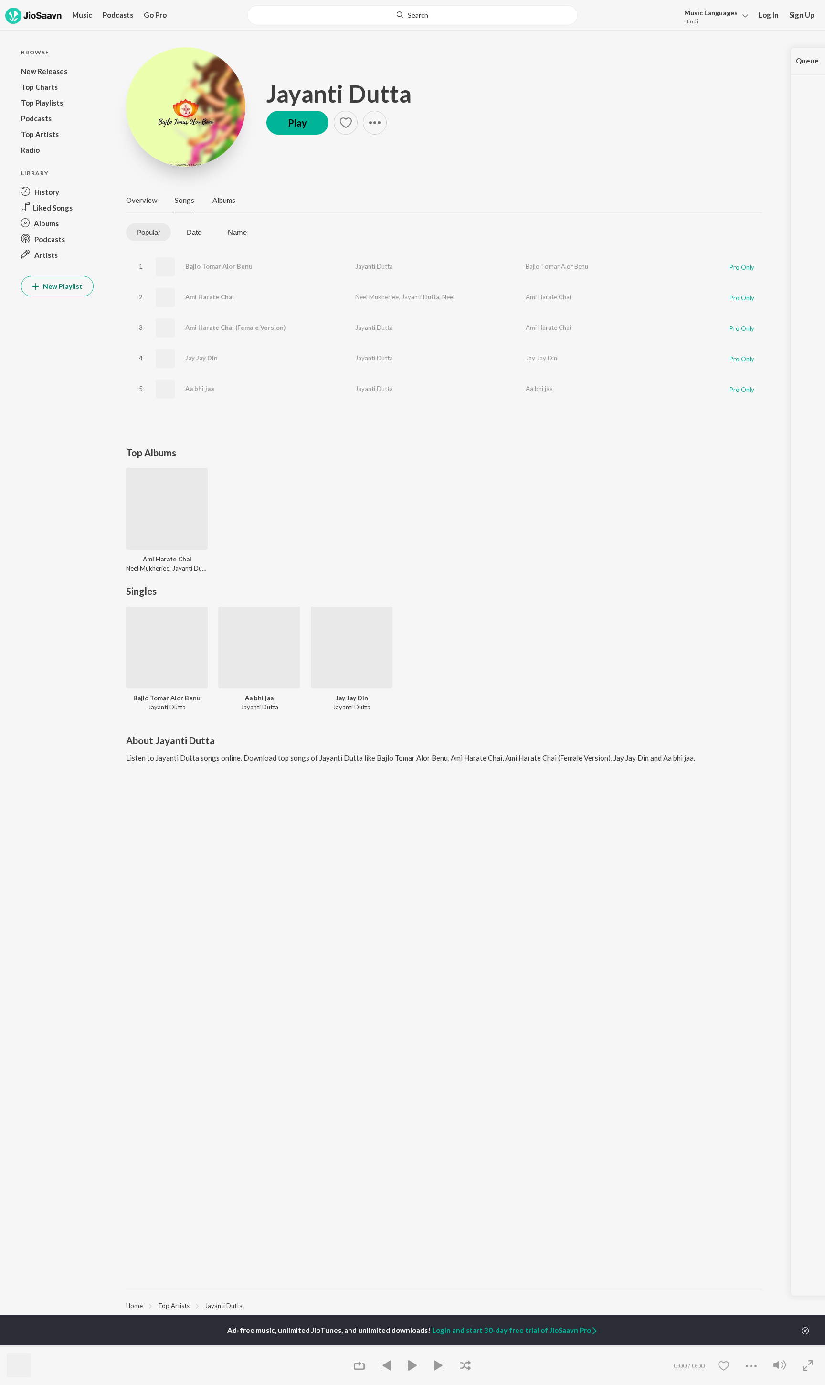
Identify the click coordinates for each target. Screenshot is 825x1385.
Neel (448, 297)
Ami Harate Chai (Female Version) (235, 327)
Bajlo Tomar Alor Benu (219, 266)
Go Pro (155, 15)
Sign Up (801, 15)
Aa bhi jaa (199, 388)
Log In (769, 15)
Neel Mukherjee (377, 297)
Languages (711, 13)
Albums (223, 200)
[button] (713, 16)
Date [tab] (194, 232)
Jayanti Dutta (339, 93)
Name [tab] (237, 232)
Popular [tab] (148, 232)
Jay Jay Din (201, 358)
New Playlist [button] (62, 286)
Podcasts (118, 15)
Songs (184, 200)
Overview (141, 200)
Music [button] (82, 15)
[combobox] (412, 15)
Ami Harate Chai (209, 297)
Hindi (691, 21)
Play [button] (297, 122)
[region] (444, 1305)
